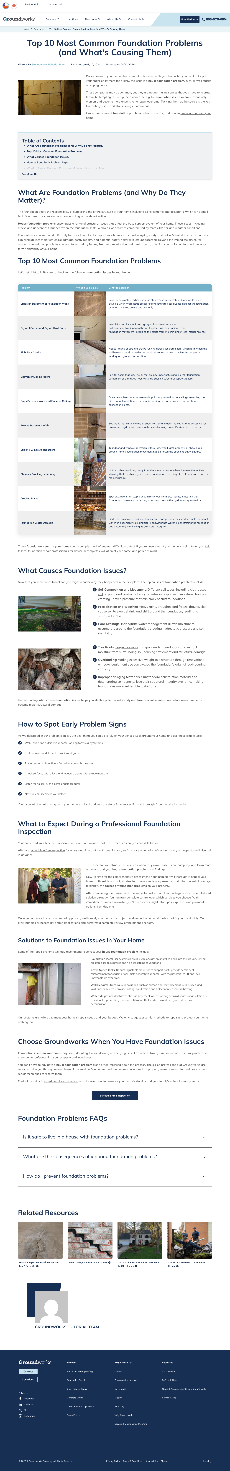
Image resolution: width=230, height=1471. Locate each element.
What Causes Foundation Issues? (48, 156)
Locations (72, 19)
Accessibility (152, 1461)
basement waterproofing (153, 996)
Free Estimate (189, 19)
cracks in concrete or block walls (175, 299)
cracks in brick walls (150, 496)
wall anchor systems (103, 989)
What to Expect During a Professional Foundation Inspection (65, 168)
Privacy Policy (113, 1461)
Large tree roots (126, 647)
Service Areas (169, 1397)
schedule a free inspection (48, 850)
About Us (112, 19)
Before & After (169, 1380)
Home (26, 29)
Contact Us (134, 19)
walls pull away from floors (160, 397)
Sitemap (165, 1461)
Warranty (119, 1406)
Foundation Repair (76, 1380)
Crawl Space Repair (77, 1389)
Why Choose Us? (123, 1362)
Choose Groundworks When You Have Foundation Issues (63, 173)
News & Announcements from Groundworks (184, 1389)
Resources (91, 19)
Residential (31, 4)
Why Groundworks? (124, 1415)
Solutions (51, 19)
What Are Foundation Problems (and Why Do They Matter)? (65, 145)
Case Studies (168, 1371)
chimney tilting (127, 470)
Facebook (29, 1398)
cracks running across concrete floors (160, 348)
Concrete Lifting (75, 1397)
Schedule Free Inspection (115, 1095)
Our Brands (120, 1389)
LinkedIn (28, 1404)
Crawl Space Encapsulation (80, 1406)
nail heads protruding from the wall (129, 328)
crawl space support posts (154, 970)
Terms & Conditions (132, 1461)
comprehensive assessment (131, 877)
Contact (28, 1371)
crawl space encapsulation (188, 996)
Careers (119, 1371)
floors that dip (126, 374)
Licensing (206, 1461)
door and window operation (130, 447)
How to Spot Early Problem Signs (48, 162)
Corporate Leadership (125, 1380)
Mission (118, 1397)
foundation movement (121, 331)
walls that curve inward (127, 423)
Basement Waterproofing (80, 1371)
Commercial (55, 4)
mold (193, 519)
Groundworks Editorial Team (48, 64)
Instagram (29, 1416)
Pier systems (121, 958)
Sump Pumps (73, 1415)
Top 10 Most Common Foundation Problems (54, 151)
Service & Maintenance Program (131, 1423)
